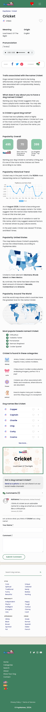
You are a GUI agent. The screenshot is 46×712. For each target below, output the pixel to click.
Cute (7, 584)
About (6, 671)
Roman (27, 622)
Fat (6, 629)
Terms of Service (29, 702)
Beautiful (8, 594)
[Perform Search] (40, 572)
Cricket (14, 11)
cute (7, 375)
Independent (10, 602)
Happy (27, 602)
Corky (13, 431)
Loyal (27, 612)
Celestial (28, 587)
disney (7, 364)
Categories (8, 665)
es (7, 685)
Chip (12, 426)
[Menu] (40, 4)
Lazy (7, 612)
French (27, 629)
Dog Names (7, 11)
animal (7, 397)
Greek (27, 619)
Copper (13, 409)
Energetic (8, 609)
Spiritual (8, 587)
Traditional (9, 589)
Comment (8, 535)
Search (6, 668)
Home (5, 662)
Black (7, 622)
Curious (28, 607)
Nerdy (27, 589)
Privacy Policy (16, 702)
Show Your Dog (9, 674)
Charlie (13, 420)
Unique (27, 584)
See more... (23, 443)
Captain (14, 414)
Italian (27, 627)
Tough (27, 604)
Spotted (8, 627)
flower (7, 386)
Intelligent (9, 607)
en (7, 682)
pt (7, 688)
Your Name (8, 525)
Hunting (28, 594)
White (7, 619)
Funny (7, 592)
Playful (7, 604)
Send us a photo (12, 483)
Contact (6, 677)
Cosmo (13, 437)
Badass (27, 592)
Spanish (28, 624)
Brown (7, 624)
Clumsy (28, 609)
